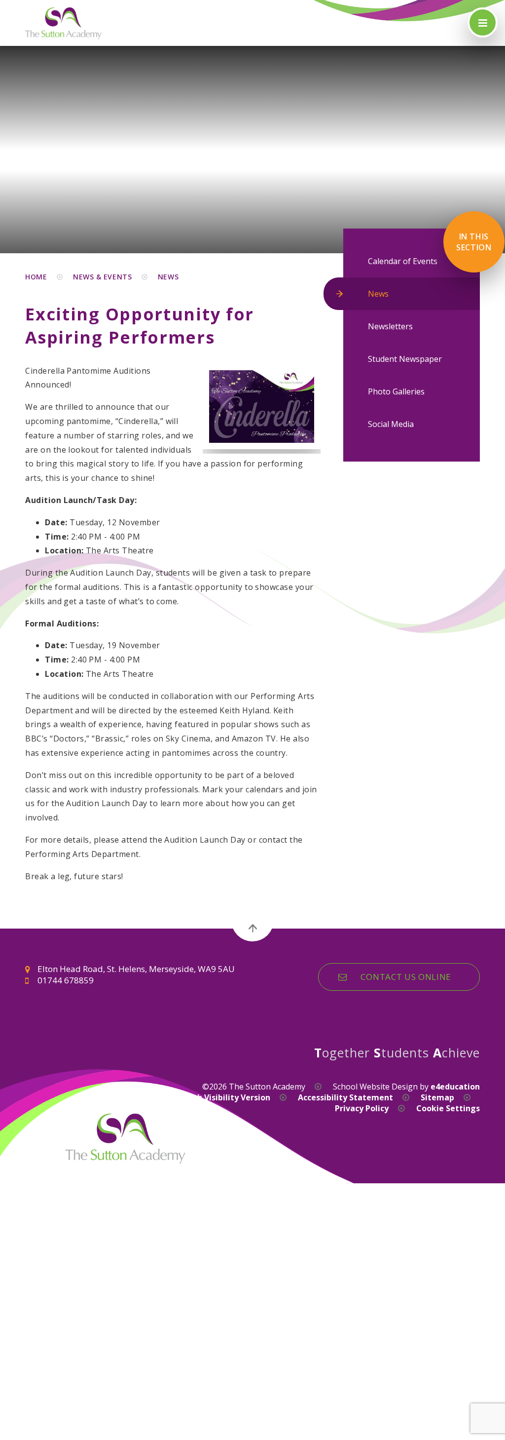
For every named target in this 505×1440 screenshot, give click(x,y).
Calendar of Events (402, 261)
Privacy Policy (362, 1108)
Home (36, 276)
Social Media (391, 424)
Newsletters (390, 326)
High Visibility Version (226, 1097)
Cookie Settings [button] (448, 1108)
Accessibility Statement (345, 1097)
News (168, 276)
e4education (455, 1086)
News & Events (102, 276)
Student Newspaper (405, 358)
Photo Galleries (396, 391)
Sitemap (437, 1097)
